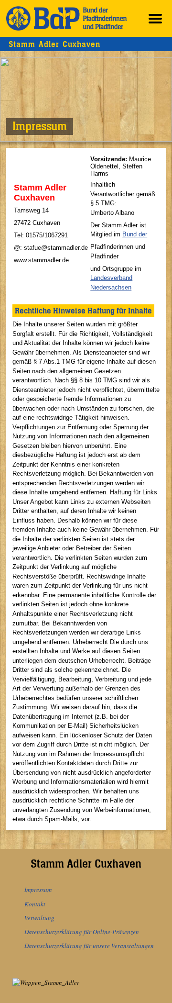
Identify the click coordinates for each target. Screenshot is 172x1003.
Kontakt (34, 904)
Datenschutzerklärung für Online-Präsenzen (81, 931)
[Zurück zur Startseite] (66, 18)
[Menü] (155, 18)
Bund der (134, 234)
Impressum (38, 889)
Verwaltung (39, 918)
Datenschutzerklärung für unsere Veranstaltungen (89, 945)
